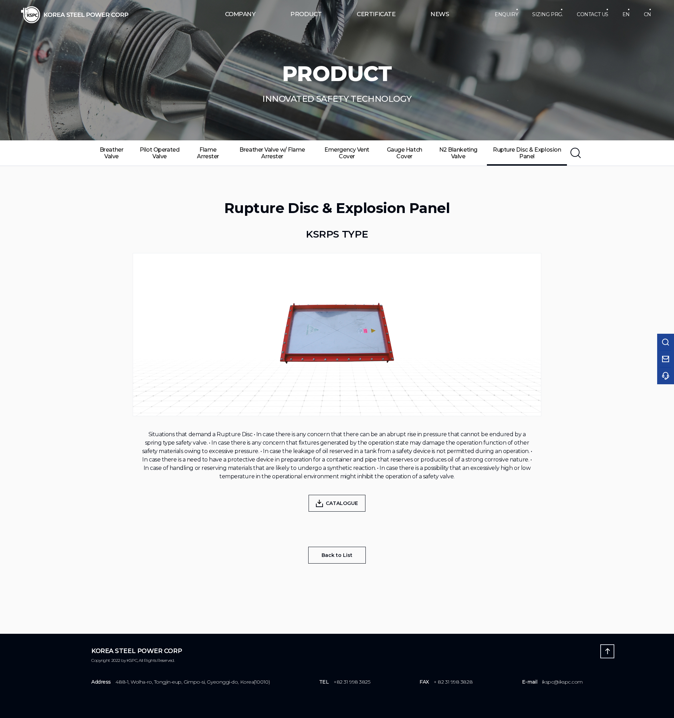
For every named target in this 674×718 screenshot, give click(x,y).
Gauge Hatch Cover (404, 153)
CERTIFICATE (376, 14)
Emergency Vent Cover (346, 153)
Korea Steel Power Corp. (74, 14)
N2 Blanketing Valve (458, 153)
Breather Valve (111, 153)
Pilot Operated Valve (160, 153)
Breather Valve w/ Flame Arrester (272, 153)
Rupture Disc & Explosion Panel (527, 153)
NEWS (439, 14)
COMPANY (240, 14)
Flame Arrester (208, 153)
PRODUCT (306, 14)
